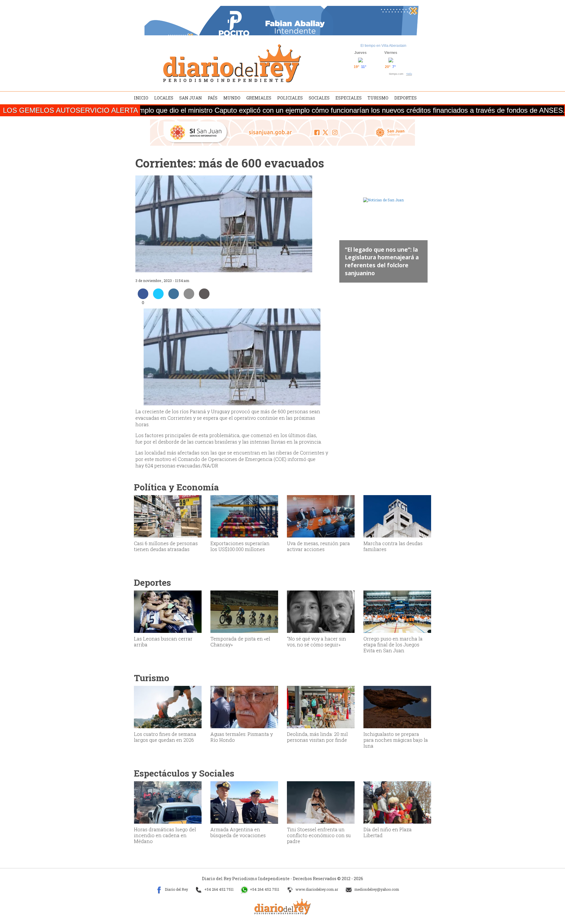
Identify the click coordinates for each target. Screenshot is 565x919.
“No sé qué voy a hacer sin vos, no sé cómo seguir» (316, 642)
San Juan (190, 98)
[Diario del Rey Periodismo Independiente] (232, 63)
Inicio (141, 98)
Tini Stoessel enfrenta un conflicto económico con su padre (319, 835)
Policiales (290, 98)
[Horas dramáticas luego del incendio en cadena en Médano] (168, 801)
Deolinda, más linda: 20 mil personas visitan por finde (317, 737)
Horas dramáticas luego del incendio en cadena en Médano (165, 835)
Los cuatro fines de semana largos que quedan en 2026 (165, 737)
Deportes (405, 98)
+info (409, 73)
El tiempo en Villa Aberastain (383, 46)
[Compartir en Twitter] (158, 297)
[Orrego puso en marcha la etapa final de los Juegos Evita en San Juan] (397, 611)
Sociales (319, 98)
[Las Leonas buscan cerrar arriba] (168, 611)
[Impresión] (204, 297)
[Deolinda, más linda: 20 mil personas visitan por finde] (321, 706)
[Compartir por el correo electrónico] (189, 297)
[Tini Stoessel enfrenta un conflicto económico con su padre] (321, 801)
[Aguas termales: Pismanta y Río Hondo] (244, 706)
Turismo (378, 98)
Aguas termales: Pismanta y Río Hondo (241, 737)
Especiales (348, 98)
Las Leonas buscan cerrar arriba (163, 642)
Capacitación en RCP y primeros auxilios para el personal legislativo (379, 264)
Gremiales (258, 98)
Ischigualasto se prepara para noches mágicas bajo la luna (395, 740)
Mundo (231, 98)
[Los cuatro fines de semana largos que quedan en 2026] (168, 706)
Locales (163, 98)
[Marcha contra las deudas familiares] (397, 515)
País (212, 98)
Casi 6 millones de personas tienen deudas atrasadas (166, 546)
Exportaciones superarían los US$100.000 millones (240, 546)
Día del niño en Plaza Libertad (387, 832)
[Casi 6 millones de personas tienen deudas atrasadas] (168, 515)
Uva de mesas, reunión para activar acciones (318, 546)
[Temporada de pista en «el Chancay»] (244, 611)
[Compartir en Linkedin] (173, 297)
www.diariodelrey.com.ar (316, 889)
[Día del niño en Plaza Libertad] (397, 801)
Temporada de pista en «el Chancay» (240, 642)
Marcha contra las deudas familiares (393, 546)
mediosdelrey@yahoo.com (376, 889)
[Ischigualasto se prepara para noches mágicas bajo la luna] (397, 706)
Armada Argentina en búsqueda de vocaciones (238, 832)
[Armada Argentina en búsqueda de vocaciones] (244, 801)
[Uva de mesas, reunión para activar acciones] (321, 515)
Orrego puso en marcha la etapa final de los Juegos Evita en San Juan (393, 644)
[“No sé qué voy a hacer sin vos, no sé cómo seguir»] (321, 611)
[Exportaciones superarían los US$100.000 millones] (244, 515)
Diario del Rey (176, 889)
